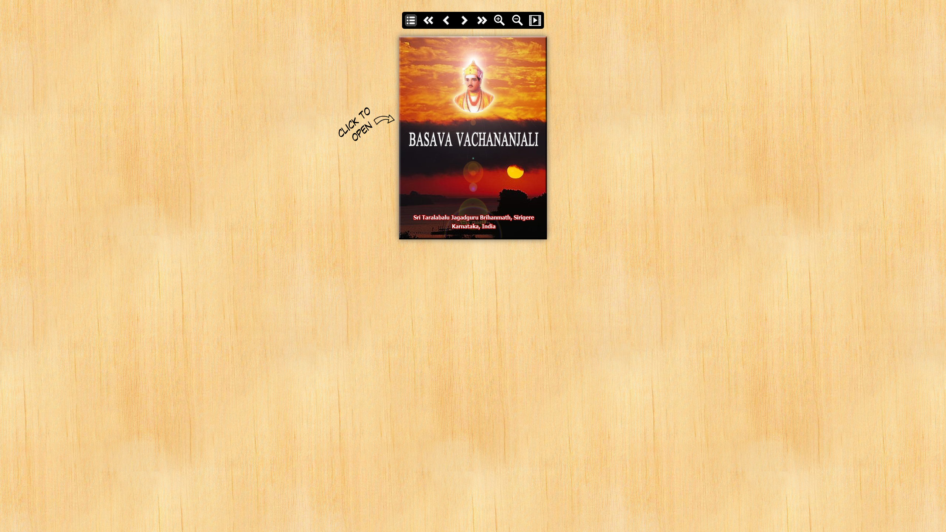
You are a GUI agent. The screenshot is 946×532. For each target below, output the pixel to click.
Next (464, 20)
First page (429, 20)
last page (482, 20)
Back (446, 20)
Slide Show (535, 20)
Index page (411, 20)
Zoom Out (517, 20)
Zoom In (499, 20)
